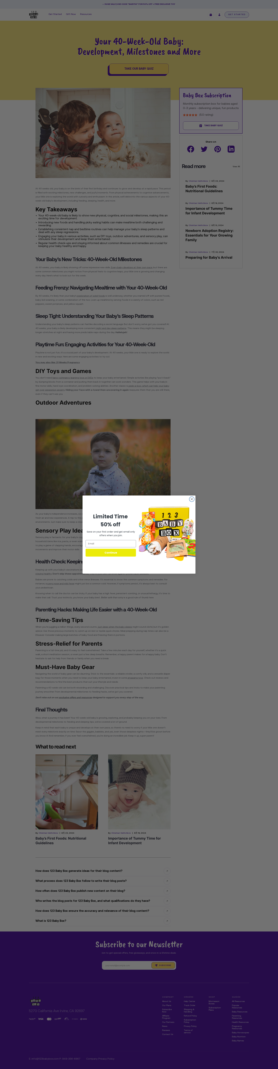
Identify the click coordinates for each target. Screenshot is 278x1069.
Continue (111, 552)
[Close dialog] (191, 499)
